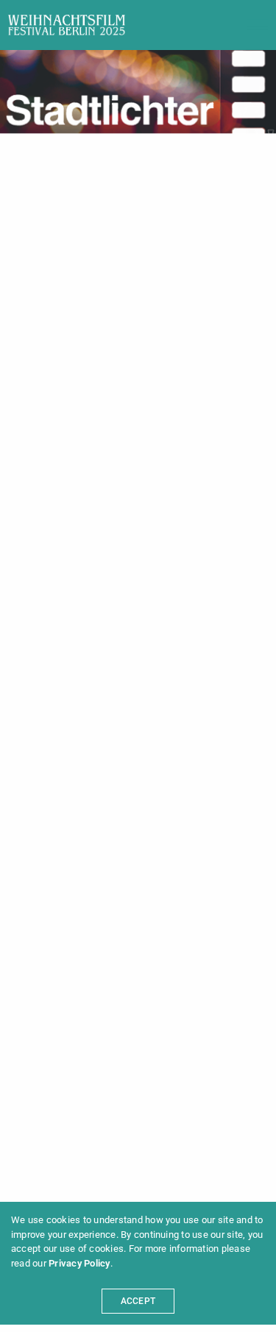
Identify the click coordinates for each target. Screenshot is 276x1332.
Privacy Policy (79, 1263)
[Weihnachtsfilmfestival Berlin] (66, 25)
